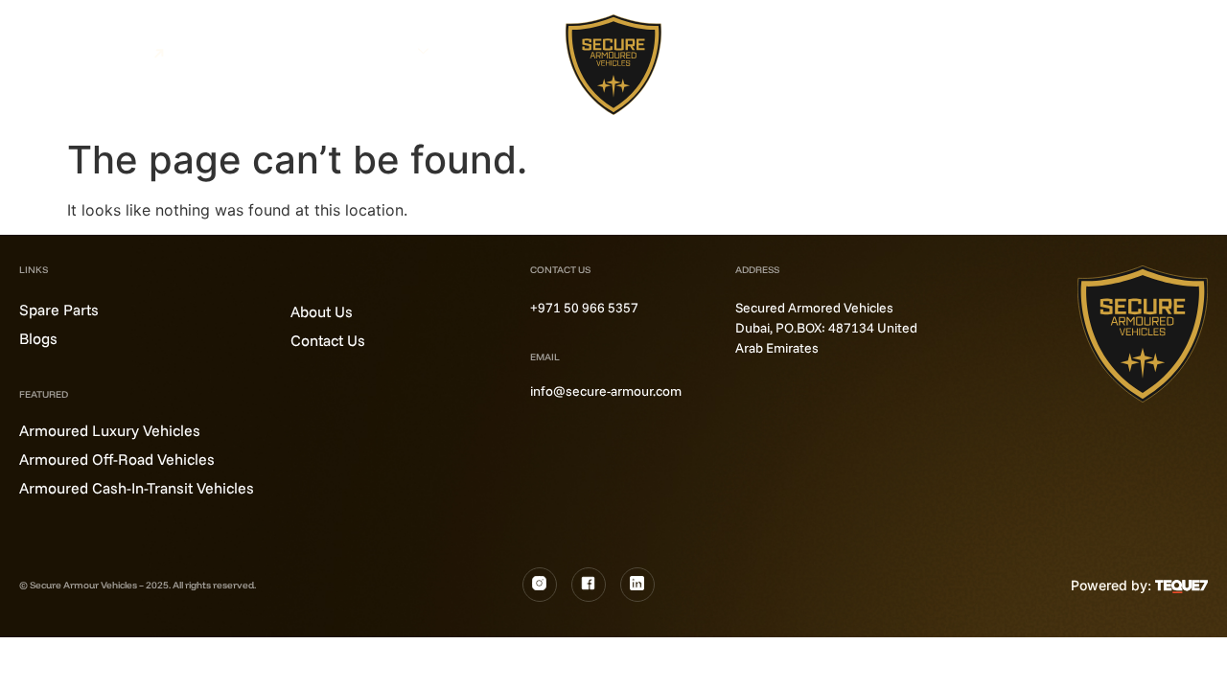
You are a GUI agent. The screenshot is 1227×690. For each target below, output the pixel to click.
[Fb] (588, 584)
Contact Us (771, 70)
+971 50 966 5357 (584, 307)
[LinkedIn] (637, 584)
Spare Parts (831, 48)
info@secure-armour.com (606, 391)
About (473, 50)
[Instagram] (539, 584)
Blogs (752, 48)
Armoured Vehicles (346, 50)
